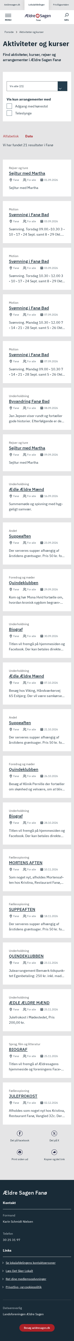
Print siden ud (20, 1159)
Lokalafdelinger (36, 4)
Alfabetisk (11, 136)
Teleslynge (23, 113)
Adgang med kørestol (31, 106)
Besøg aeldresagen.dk (37, 1328)
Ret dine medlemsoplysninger (26, 1279)
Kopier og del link (54, 1159)
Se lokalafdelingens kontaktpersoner (31, 1263)
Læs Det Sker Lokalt (19, 1271)
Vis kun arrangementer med (29, 99)
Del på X (54, 1140)
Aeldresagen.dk (12, 4)
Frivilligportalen (61, 4)
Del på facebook (19, 1140)
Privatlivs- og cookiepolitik (24, 1287)
